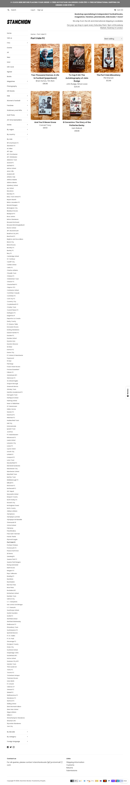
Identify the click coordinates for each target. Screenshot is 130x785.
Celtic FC (10, 267)
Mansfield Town (12, 474)
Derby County (11, 321)
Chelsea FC (10, 276)
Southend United (12, 650)
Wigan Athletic (11, 712)
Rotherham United (13, 593)
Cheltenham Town (13, 279)
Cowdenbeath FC (12, 304)
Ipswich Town (11, 429)
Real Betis (10, 579)
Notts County (11, 508)
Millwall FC (10, 483)
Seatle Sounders (12, 613)
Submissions (71, 770)
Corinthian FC (11, 296)
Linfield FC (10, 454)
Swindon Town (11, 664)
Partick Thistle (11, 537)
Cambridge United (13, 256)
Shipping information (75, 762)
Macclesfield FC (12, 463)
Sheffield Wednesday (14, 621)
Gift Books (11, 91)
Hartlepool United (12, 398)
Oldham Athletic (12, 511)
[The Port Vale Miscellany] (108, 58)
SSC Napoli (10, 491)
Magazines (17, 81)
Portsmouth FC (12, 548)
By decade (17, 732)
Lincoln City (10, 452)
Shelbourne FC (11, 624)
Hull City (9, 423)
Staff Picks (17, 115)
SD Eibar (9, 347)
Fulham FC (10, 372)
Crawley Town (11, 307)
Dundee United (12, 338)
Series (17, 125)
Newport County (12, 497)
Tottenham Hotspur (13, 675)
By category (17, 737)
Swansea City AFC (13, 661)
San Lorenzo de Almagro (15, 605)
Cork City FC (11, 299)
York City (10, 726)
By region (17, 129)
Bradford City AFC (13, 234)
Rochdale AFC (11, 590)
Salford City (11, 599)
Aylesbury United (12, 185)
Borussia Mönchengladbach (16, 225)
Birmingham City (12, 208)
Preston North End (12, 551)
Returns (69, 768)
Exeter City (10, 352)
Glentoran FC (11, 378)
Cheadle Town (11, 273)
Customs (70, 765)
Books (9, 76)
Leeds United (11, 440)
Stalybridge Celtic (13, 653)
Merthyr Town (11, 477)
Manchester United (13, 471)
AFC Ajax (10, 151)
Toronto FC (10, 673)
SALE (8, 62)
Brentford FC (11, 236)
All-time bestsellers (14, 120)
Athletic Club (11, 177)
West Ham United (12, 709)
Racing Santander (12, 565)
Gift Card (10, 67)
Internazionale (11, 426)
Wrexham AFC (11, 721)
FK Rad (9, 361)
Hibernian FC (11, 418)
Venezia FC (10, 689)
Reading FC (10, 576)
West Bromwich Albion (14, 706)
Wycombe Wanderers (14, 723)
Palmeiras (10, 528)
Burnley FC (10, 250)
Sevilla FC (10, 616)
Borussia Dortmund (13, 222)
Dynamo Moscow (12, 344)
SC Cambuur (11, 259)
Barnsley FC (10, 194)
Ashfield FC (10, 166)
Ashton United (11, 168)
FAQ (17, 43)
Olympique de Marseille (14, 520)
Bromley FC (10, 248)
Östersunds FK (11, 522)
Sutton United (11, 658)
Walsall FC (10, 692)
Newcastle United (12, 494)
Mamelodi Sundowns (13, 466)
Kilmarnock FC (11, 437)
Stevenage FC (11, 641)
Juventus (10, 432)
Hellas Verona (11, 409)
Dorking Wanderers (13, 330)
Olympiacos (11, 514)
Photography (12, 86)
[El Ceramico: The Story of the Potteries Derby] (76, 105)
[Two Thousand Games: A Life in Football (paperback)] (45, 58)
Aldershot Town (12, 160)
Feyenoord (10, 358)
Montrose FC (11, 486)
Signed (9, 72)
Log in (33, 10)
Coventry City (11, 301)
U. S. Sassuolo (11, 607)
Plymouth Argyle (12, 539)
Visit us (9, 38)
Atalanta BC (11, 174)
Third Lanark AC (12, 667)
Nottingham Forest (13, 505)
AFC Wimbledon (12, 157)
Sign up (40, 10)
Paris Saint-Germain (13, 534)
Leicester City (11, 443)
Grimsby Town (11, 389)
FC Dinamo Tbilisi (12, 324)
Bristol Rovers (11, 245)
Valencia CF (11, 687)
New (8, 57)
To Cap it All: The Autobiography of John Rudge (77, 78)
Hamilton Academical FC (15, 392)
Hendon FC (10, 412)
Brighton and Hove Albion (15, 239)
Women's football (17, 100)
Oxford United (11, 525)
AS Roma (10, 553)
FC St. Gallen (11, 636)
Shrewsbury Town (12, 627)
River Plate (10, 587)
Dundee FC (10, 335)
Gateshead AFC (12, 375)
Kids (17, 96)
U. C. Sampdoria (12, 602)
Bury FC (9, 253)
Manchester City (12, 469)
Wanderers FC (11, 698)
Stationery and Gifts (17, 110)
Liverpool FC (11, 457)
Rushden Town (11, 596)
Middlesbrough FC (12, 480)
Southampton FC (12, 630)
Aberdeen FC (11, 146)
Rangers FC (10, 571)
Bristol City (10, 242)
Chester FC (10, 282)
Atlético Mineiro (12, 182)
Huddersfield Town (13, 420)
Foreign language (17, 741)
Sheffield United (12, 619)
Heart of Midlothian (13, 403)
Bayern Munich (11, 200)
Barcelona (10, 191)
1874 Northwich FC (13, 143)
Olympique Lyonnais (13, 517)
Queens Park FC (12, 559)
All (8, 52)
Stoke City (10, 647)
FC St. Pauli (10, 639)
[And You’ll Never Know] (45, 105)
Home (9, 33)
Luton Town (10, 460)
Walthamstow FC (12, 695)
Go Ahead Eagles (12, 381)
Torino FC (10, 670)
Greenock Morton (12, 386)
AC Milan (9, 148)
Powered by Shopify (38, 781)
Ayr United (10, 188)
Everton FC (10, 350)
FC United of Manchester (15, 355)
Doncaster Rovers (12, 327)
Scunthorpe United (13, 610)
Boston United (11, 228)
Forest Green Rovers (13, 367)
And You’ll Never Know (45, 122)
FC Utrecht (10, 684)
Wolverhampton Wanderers (16, 718)
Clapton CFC (11, 287)
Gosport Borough (12, 384)
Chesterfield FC (12, 284)
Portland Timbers (12, 545)
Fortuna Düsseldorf (13, 369)
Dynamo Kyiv (11, 341)
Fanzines (17, 105)
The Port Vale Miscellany (108, 75)
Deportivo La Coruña (13, 318)
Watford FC (10, 701)
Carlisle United (11, 265)
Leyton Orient (11, 449)
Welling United (11, 704)
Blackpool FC (11, 214)
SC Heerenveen (12, 406)
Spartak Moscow (12, 633)
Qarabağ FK (11, 556)
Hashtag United (12, 401)
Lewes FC (10, 446)
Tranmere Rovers (12, 678)
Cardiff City (11, 262)
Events (9, 48)
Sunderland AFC (12, 655)
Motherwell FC (11, 488)
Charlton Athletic (12, 270)
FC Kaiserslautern (12, 435)
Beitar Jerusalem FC (13, 202)
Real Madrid (10, 582)
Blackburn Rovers (12, 211)
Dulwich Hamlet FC (13, 333)
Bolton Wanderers (12, 219)
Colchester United (13, 290)
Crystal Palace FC (12, 310)
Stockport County (12, 644)
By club (17, 139)
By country (17, 134)
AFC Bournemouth (13, 231)
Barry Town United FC (14, 197)
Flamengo (10, 364)
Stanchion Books (25, 781)
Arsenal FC (10, 163)
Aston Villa (10, 171)
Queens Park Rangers (14, 562)
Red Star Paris (11, 585)
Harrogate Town (12, 395)
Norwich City (11, 503)
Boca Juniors (11, 216)
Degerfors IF (11, 316)
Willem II (9, 715)
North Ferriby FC (12, 500)
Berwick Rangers (12, 205)
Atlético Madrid (12, 180)
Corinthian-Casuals (13, 293)
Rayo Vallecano (12, 573)
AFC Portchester (12, 154)
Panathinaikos (11, 531)
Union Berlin (10, 681)
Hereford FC (11, 415)
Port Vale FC (11, 542)
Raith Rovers (11, 568)
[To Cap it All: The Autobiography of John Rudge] (76, 58)
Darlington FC (11, 313)
